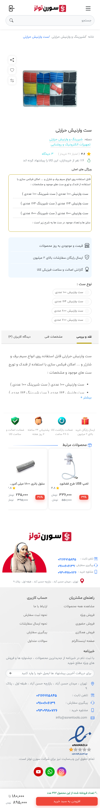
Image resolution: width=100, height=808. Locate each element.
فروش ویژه (87, 615)
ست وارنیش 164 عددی (69, 301)
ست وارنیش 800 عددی (68, 311)
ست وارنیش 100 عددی (69, 292)
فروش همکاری (84, 632)
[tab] (84, 337)
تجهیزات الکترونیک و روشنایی (70, 144)
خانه (91, 37)
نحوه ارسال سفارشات (33, 623)
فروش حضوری (85, 623)
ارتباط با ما (40, 606)
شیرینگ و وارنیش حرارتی (68, 37)
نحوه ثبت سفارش (35, 615)
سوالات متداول (37, 641)
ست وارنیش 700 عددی (68, 320)
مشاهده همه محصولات (79, 606)
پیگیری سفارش (37, 632)
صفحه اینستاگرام (83, 641)
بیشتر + (86, 397)
